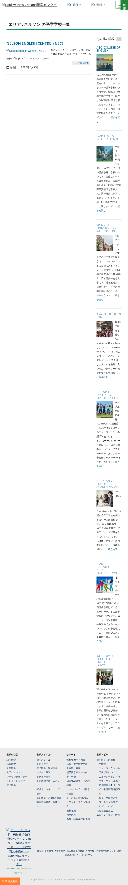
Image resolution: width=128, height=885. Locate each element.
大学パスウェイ (14, 772)
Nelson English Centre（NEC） (35, 43)
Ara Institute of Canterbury (109, 316)
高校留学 (11, 764)
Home (40, 850)
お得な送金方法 (104, 810)
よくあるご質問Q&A (77, 797)
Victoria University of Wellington (106, 228)
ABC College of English (108, 49)
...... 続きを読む (81, 63)
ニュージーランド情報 (108, 814)
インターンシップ (15, 781)
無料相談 (71, 810)
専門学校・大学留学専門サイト (101, 850)
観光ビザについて (108, 797)
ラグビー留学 (43, 776)
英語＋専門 (42, 764)
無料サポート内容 (75, 759)
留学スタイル (43, 759)
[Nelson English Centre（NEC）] (26, 51)
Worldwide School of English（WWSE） (105, 660)
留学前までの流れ (105, 759)
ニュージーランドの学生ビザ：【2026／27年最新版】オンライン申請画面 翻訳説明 (109, 785)
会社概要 (49, 850)
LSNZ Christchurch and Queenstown (107, 568)
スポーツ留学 (43, 772)
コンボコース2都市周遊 (48, 797)
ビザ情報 (101, 764)
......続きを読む (112, 549)
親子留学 (11, 785)
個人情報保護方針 (75, 850)
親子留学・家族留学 (47, 768)
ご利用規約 (60, 850)
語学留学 (11, 759)
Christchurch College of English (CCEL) (107, 394)
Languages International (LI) (107, 139)
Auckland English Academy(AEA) (106, 483)
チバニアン (87, 855)
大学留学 (11, 768)
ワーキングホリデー (17, 776)
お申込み (71, 814)
